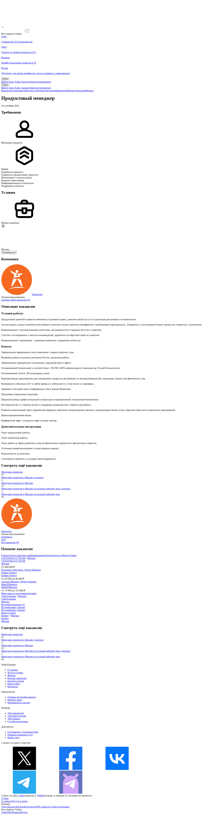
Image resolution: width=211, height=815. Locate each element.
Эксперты (50, 90)
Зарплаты (81, 90)
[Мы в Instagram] (163, 769)
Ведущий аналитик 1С (13, 604)
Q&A (9, 812)
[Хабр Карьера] (13, 30)
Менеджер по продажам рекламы (18, 593)
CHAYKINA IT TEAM (13, 558)
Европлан (37, 294)
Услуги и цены (15, 672)
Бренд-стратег (8, 613)
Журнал (90, 90)
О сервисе (12, 670)
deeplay (5, 615)
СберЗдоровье (8, 596)
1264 (21, 795)
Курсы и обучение (35, 90)
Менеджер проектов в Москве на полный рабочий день (30, 494)
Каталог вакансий (16, 678)
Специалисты (19, 90)
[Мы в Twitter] (24, 769)
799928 (40, 795)
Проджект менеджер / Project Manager (21, 570)
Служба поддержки (17, 721)
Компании (61, 90)
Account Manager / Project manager (18, 581)
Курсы (24, 812)
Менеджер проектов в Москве (17, 483)
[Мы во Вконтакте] (117, 769)
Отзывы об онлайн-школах (21, 697)
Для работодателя (16, 716)
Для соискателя (15, 713)
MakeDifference (9, 584)
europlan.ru (6, 300)
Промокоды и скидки (18, 702)
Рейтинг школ (14, 700)
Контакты (12, 686)
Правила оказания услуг (20, 734)
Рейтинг (71, 90)
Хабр (4, 812)
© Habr (5, 798)
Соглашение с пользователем (22, 732)
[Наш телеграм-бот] (71, 793)
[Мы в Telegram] (24, 793)
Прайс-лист (13, 737)
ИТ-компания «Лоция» (13, 607)
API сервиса (13, 718)
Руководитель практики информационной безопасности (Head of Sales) (38, 555)
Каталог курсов (15, 681)
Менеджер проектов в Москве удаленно (22, 477)
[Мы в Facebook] (71, 769)
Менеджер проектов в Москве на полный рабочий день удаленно (35, 488)
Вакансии (6, 90)
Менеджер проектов (12, 472)
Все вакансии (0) (21, 300)
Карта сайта (13, 683)
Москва (31, 558)
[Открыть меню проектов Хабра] (2, 27)
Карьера (16, 812)
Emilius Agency (9, 572)
